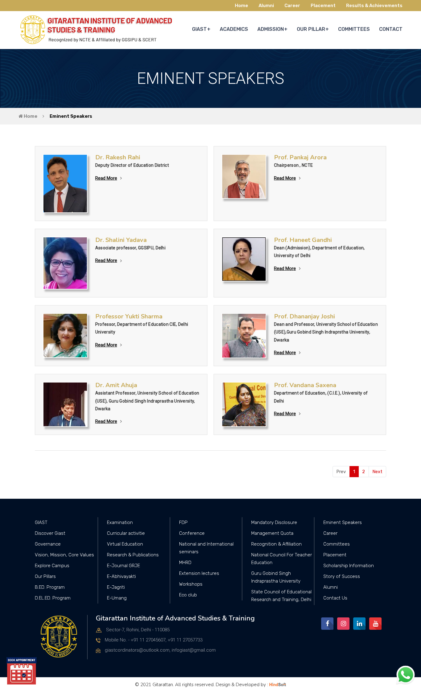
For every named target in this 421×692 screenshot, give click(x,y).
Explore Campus (52, 565)
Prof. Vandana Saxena (305, 385)
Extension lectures (199, 573)
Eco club (188, 595)
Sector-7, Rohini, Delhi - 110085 (138, 630)
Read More (106, 178)
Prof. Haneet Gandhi (303, 240)
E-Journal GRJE (123, 565)
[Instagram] (343, 623)
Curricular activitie (126, 533)
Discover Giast (50, 533)
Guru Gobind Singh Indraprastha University (275, 577)
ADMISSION (270, 29)
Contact (391, 29)
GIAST (199, 29)
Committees (336, 544)
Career (292, 5)
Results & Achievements (374, 5)
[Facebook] (327, 623)
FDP (183, 522)
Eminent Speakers (71, 116)
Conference (192, 533)
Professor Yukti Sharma (128, 316)
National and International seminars (206, 548)
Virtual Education (125, 544)
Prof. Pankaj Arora (300, 157)
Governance (48, 544)
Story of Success (341, 576)
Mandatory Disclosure (274, 522)
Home (241, 5)
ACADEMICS (234, 29)
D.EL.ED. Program (53, 598)
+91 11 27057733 (185, 640)
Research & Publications (133, 555)
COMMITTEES (354, 29)
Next (377, 471)
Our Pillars (45, 576)
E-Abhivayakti (121, 576)
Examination (120, 522)
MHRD (185, 562)
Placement (323, 5)
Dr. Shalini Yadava (121, 240)
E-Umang (117, 598)
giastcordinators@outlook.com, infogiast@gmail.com (160, 650)
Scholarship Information (348, 565)
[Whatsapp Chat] (405, 675)
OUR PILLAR (311, 29)
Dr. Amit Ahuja (116, 385)
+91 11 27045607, (148, 640)
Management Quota (272, 533)
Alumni (266, 5)
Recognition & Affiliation (276, 544)
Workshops (190, 584)
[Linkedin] (359, 623)
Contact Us (335, 598)
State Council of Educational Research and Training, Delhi (281, 595)
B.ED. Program (50, 587)
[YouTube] (375, 623)
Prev (341, 471)
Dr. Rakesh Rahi (117, 157)
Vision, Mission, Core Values (64, 555)
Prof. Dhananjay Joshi (304, 316)
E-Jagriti (116, 587)
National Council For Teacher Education (281, 558)
